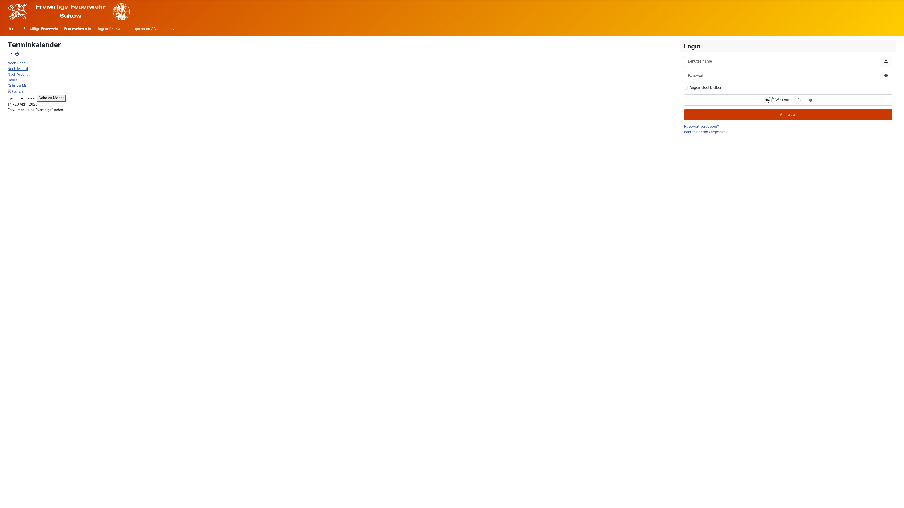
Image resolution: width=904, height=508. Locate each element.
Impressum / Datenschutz (153, 29)
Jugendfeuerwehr (111, 29)
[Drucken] (17, 54)
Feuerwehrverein (77, 29)
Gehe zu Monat (20, 85)
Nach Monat (18, 69)
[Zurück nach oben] (895, 499)
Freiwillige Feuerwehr (40, 29)
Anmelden (788, 114)
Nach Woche (18, 74)
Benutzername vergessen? (705, 132)
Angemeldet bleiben (706, 87)
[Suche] (15, 91)
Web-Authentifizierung (793, 100)
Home (12, 29)
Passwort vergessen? (701, 126)
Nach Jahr (16, 63)
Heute (12, 80)
